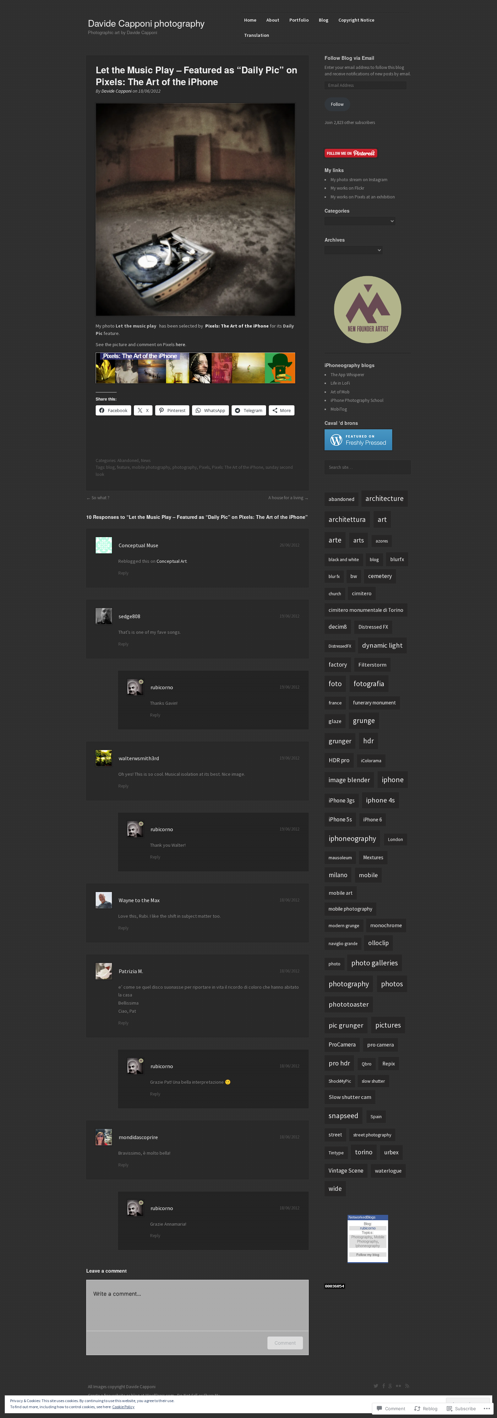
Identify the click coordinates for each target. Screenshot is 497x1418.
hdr (368, 740)
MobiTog (339, 409)
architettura (347, 519)
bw (354, 576)
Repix (388, 1063)
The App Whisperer (347, 375)
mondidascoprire (138, 1137)
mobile (368, 875)
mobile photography (151, 467)
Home (250, 20)
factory (338, 664)
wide (335, 1188)
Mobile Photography (370, 1239)
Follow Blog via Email (349, 57)
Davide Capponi (116, 91)
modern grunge (344, 925)
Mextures (373, 857)
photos (392, 983)
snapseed (343, 1115)
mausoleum (340, 858)
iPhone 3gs (342, 800)
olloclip (378, 943)
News (145, 460)
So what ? (101, 498)
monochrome (386, 925)
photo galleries (374, 962)
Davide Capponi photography (146, 22)
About (272, 20)
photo (334, 964)
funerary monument (374, 702)
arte (335, 540)
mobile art (341, 893)
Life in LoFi (340, 383)
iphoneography (352, 838)
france (335, 703)
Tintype (336, 1153)
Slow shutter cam (350, 1097)
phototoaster (349, 1004)
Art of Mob (340, 392)
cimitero (362, 593)
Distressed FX (373, 627)
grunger (340, 741)
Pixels (204, 467)
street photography (372, 1135)
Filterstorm (372, 664)
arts (358, 540)
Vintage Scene (346, 1170)
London (395, 839)
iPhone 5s (340, 819)
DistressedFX (340, 646)
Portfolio (299, 20)
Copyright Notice (356, 20)
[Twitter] (376, 1386)
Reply (123, 573)
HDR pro (339, 760)
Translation (256, 35)
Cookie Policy (123, 1406)
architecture (384, 498)
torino (364, 1152)
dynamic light (382, 645)
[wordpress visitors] (335, 1287)
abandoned (341, 499)
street (335, 1134)
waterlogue (388, 1170)
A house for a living (285, 498)
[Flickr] (398, 1386)
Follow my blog (367, 1254)
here (180, 344)
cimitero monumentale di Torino (366, 610)
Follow (337, 104)
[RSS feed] (407, 1386)
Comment (285, 1343)
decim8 (338, 626)
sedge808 (129, 616)
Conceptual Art (172, 561)
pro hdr (339, 1063)
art (382, 519)
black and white (344, 559)
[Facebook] (383, 1386)
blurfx (397, 559)
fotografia (369, 683)
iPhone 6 (372, 819)
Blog (323, 20)
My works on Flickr (347, 188)
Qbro (367, 1064)
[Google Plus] (390, 1386)
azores (382, 541)
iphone (393, 779)
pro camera (380, 1044)
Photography (361, 1237)
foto (335, 683)
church (335, 594)
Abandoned (128, 460)
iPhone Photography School (357, 400)
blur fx (334, 576)
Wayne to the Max (139, 900)
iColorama (371, 761)
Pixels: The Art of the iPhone (237, 467)
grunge (364, 720)
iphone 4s (380, 800)
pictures (388, 1025)
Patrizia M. (131, 971)
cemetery (380, 576)
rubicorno (161, 687)
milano (338, 875)
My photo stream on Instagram (359, 180)
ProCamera (342, 1044)
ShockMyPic (340, 1081)
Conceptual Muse (138, 545)
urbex (391, 1152)
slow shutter (373, 1081)
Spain (376, 1116)
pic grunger (346, 1025)
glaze (335, 721)
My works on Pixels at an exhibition (363, 197)
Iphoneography (367, 1246)
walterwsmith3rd (139, 758)
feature (123, 467)
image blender (349, 779)
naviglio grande (343, 943)
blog (110, 467)
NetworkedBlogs (362, 1217)
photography (184, 467)
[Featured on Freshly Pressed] (358, 449)
